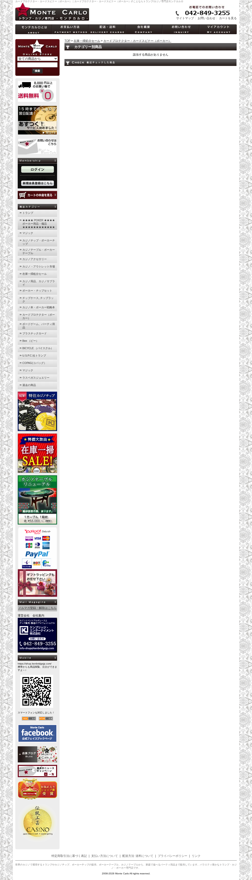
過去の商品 (29, 385)
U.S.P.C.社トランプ (34, 355)
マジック (27, 233)
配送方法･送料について (137, 856)
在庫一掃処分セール (34, 273)
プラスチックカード (34, 333)
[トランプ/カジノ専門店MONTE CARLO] (52, 19)
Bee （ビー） (30, 340)
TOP (67, 41)
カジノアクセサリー (34, 259)
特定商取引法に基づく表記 (69, 856)
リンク (196, 856)
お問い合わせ (206, 18)
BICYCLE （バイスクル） (37, 348)
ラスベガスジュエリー (35, 377)
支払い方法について (104, 856)
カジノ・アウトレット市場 (38, 266)
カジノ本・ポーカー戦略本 (38, 307)
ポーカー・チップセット (37, 290)
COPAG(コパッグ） (34, 362)
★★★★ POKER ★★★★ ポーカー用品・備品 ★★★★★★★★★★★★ (38, 224)
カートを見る (228, 18)
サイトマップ (185, 18)
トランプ (27, 212)
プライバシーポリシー (172, 856)
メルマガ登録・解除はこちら (37, 608)
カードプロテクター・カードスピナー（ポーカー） (137, 41)
